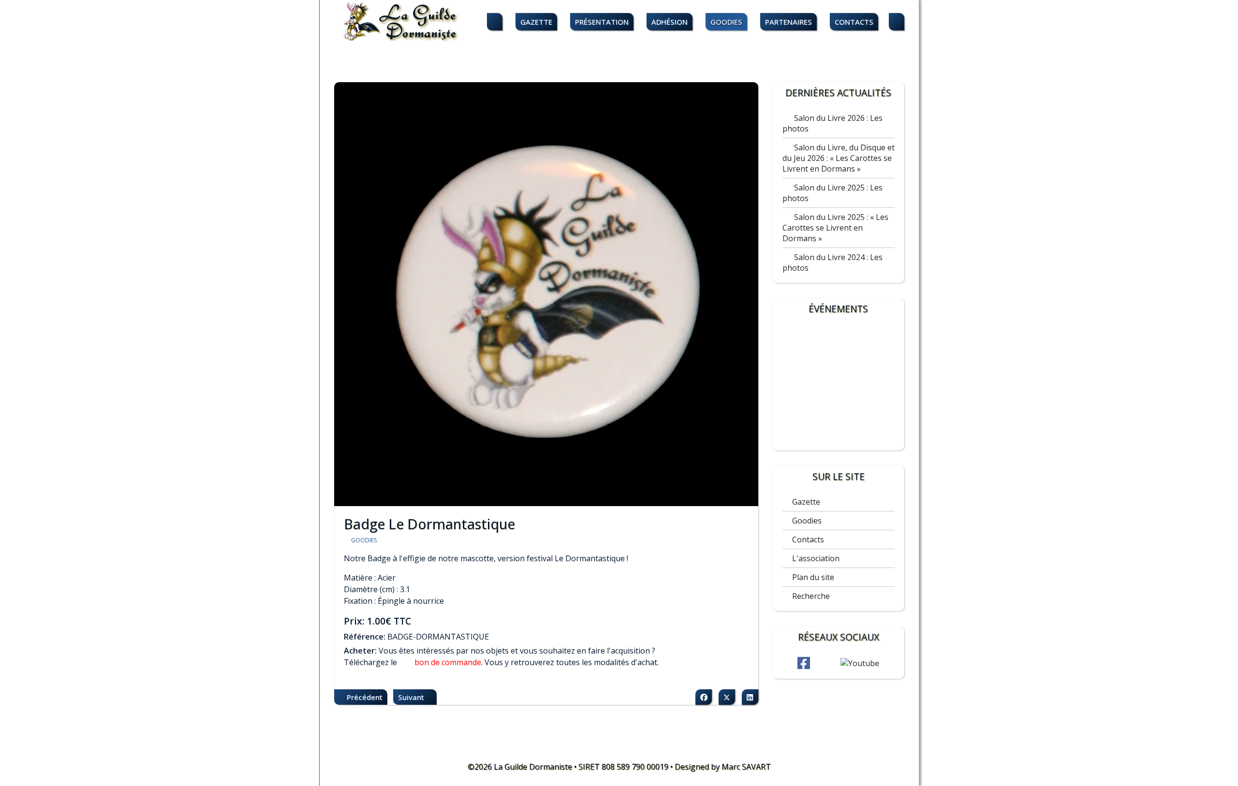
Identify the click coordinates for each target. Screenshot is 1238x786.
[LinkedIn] (750, 697)
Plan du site (813, 577)
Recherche (811, 596)
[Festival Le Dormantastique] (838, 385)
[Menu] (896, 22)
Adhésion (669, 22)
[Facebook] (703, 697)
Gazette (536, 22)
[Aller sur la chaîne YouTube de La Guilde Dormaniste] (859, 663)
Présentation (602, 22)
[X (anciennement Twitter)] (727, 697)
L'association (816, 558)
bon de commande (447, 662)
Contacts (854, 22)
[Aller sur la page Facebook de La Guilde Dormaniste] (803, 663)
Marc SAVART (746, 766)
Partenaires (788, 22)
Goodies (726, 22)
